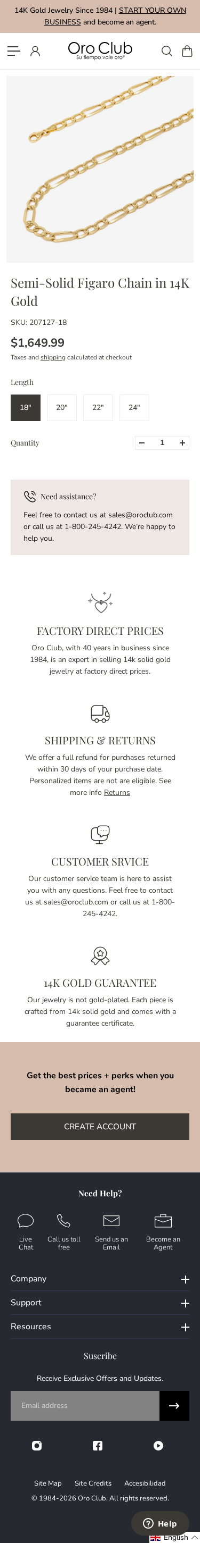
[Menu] (14, 51)
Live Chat (26, 1243)
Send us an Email (111, 1243)
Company (28, 1279)
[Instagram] (37, 1445)
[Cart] (187, 51)
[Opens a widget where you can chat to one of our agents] (160, 1524)
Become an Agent (163, 1243)
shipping (53, 357)
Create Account (100, 1126)
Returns (117, 792)
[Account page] (35, 51)
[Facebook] (97, 1445)
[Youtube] (158, 1445)
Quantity (25, 443)
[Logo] (100, 51)
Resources (31, 1326)
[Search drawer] (166, 51)
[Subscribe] (174, 1406)
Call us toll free (64, 1243)
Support (26, 1303)
